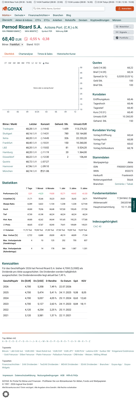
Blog (68, 15)
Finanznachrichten (38, 15)
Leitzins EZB (92, 351)
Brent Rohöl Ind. (43, 351)
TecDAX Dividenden (49, 364)
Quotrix (6, 161)
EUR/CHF (57, 351)
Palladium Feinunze (62, 354)
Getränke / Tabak (124, 184)
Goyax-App (116, 364)
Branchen (58, 15)
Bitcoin (5, 351)
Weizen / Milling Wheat (96, 354)
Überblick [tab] (9, 54)
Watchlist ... (125, 26)
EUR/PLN (79, 351)
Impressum (8, 375)
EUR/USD (29, 351)
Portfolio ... (125, 38)
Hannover (8, 166)
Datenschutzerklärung (25, 375)
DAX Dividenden (29, 364)
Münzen (116, 20)
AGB (62, 375)
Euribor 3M (105, 351)
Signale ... (124, 32)
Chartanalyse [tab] (26, 54)
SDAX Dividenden (89, 364)
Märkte (6, 15)
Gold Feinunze (11, 354)
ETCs (47, 20)
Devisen (83, 20)
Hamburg (8, 152)
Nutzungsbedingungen (48, 375)
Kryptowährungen (99, 20)
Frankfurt (7, 143)
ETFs (38, 20)
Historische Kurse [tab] (66, 54)
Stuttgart (7, 133)
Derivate (19, 15)
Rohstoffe (70, 20)
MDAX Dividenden (69, 364)
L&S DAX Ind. (17, 351)
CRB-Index (78, 354)
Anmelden (126, 8)
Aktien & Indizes (23, 20)
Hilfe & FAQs (72, 375)
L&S (5, 147)
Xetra (5, 138)
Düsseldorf (8, 157)
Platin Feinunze (43, 354)
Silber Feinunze (27, 354)
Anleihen (57, 20)
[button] (6, 394)
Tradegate (8, 128)
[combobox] (69, 8)
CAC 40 (97, 226)
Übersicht (7, 20)
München (8, 171)
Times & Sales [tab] (44, 54)
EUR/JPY (68, 351)
